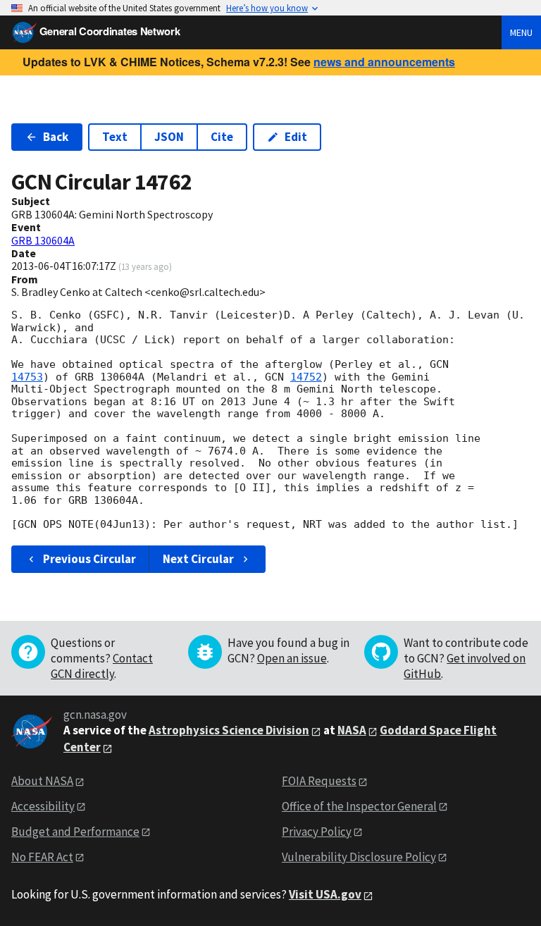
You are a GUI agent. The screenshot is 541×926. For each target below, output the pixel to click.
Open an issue (292, 658)
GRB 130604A (43, 240)
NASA (351, 730)
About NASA (42, 781)
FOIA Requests (319, 781)
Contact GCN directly (102, 665)
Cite (222, 136)
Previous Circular (89, 559)
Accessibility (43, 806)
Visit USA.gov (325, 894)
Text (115, 136)
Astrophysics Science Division (229, 730)
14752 (306, 377)
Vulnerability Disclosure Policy (359, 857)
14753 (27, 377)
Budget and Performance (75, 831)
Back (55, 136)
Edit (296, 136)
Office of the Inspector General (359, 806)
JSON (169, 136)
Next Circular (198, 559)
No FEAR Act (42, 857)
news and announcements (384, 62)
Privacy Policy (317, 831)
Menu (521, 32)
